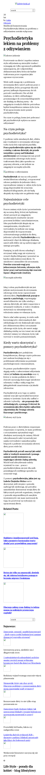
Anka (8, 20)
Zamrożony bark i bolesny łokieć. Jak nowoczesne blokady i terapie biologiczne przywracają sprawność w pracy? (22, 712)
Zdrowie (7, 23)
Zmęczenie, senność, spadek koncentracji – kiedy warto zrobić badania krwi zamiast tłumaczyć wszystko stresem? (22, 634)
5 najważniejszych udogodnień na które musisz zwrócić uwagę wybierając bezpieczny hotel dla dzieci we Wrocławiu (22, 660)
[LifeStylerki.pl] (22, 3)
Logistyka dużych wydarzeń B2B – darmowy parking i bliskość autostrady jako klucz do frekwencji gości (21, 737)
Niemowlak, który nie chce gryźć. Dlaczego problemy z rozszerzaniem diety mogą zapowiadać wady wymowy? (22, 686)
